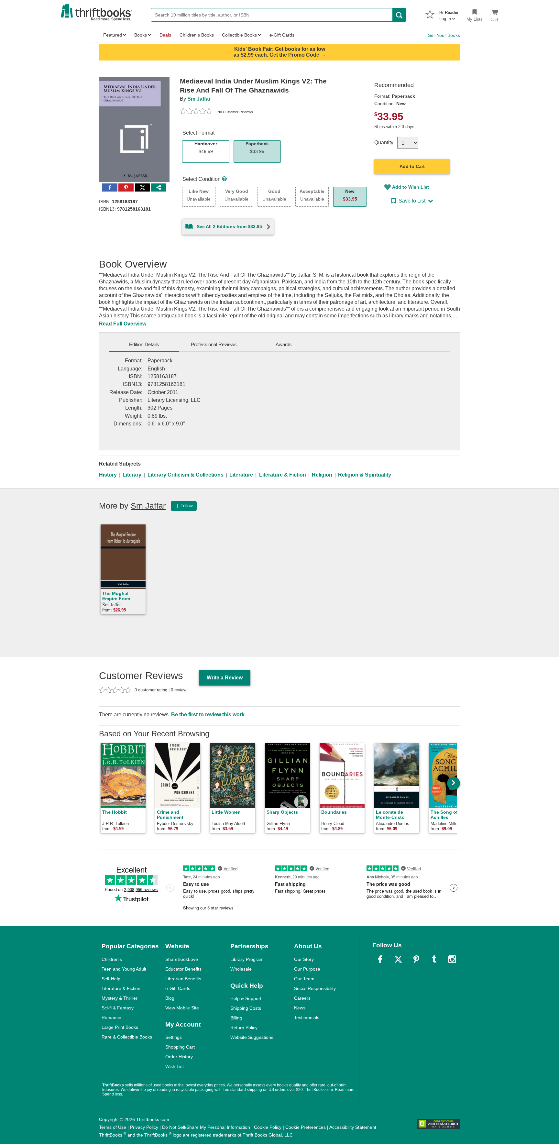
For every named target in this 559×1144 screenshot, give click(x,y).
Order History (179, 1056)
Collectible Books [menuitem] (239, 35)
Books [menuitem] (140, 35)
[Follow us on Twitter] (398, 959)
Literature (241, 475)
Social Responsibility (315, 988)
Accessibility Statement (352, 1127)
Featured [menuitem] (112, 35)
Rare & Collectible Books (127, 1037)
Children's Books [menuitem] (197, 35)
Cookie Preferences (305, 1127)
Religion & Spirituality (364, 475)
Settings (173, 1037)
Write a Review (225, 677)
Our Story (304, 959)
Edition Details (144, 344)
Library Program (247, 959)
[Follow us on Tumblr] (434, 959)
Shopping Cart (180, 1047)
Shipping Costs (245, 1008)
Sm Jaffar (199, 99)
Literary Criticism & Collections (186, 475)
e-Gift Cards (177, 988)
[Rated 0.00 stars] (196, 112)
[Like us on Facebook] (380, 959)
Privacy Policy (144, 1127)
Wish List (174, 1066)
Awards (284, 344)
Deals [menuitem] (165, 35)
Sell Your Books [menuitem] (444, 35)
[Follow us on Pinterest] (416, 959)
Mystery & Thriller (119, 998)
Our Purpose (307, 969)
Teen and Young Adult (124, 969)
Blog (169, 998)
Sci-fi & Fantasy (118, 1007)
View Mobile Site (182, 1007)
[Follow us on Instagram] (452, 959)
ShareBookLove (181, 959)
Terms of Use (112, 1127)
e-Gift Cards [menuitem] (281, 35)
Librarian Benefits (183, 978)
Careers (302, 998)
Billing (236, 1017)
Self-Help (111, 978)
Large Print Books (120, 1027)
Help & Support (245, 998)
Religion (322, 475)
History (108, 475)
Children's (112, 959)
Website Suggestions (251, 1037)
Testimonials (306, 1017)
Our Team (304, 978)
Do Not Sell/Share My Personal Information (206, 1127)
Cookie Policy (267, 1127)
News (299, 1007)
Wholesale (241, 969)
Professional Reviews (214, 344)
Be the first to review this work (208, 714)
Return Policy (244, 1027)
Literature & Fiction (282, 475)
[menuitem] (449, 13)
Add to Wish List (410, 187)
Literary (132, 475)
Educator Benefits (183, 969)
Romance (111, 1017)
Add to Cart (412, 166)
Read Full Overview (122, 323)
